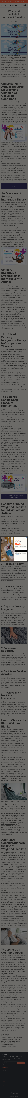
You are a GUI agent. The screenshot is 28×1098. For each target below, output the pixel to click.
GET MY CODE (20, 551)
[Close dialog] (26, 538)
